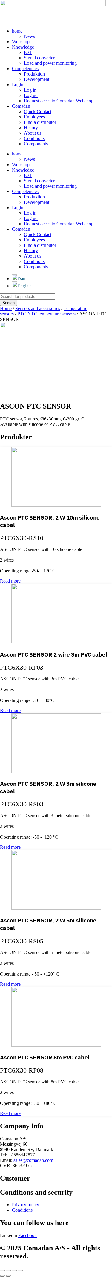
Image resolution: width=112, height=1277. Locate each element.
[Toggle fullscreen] (8, 1270)
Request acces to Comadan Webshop (58, 100)
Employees (34, 116)
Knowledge (23, 47)
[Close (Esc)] (20, 1270)
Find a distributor (40, 122)
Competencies (25, 68)
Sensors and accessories (37, 308)
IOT (28, 52)
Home (6, 308)
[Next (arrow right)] (8, 1276)
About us (32, 132)
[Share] (14, 1270)
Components (36, 143)
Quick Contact (37, 111)
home (17, 30)
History (31, 127)
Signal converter (39, 57)
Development (36, 79)
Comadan (21, 106)
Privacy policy (25, 1204)
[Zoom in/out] (2, 1270)
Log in (30, 90)
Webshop (21, 41)
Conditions (34, 138)
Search (8, 303)
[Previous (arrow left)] (2, 1276)
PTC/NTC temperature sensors (46, 313)
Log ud (31, 95)
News (29, 36)
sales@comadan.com (33, 1160)
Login (17, 84)
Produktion (34, 73)
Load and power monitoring (50, 63)
